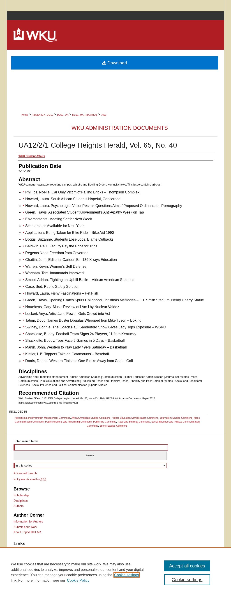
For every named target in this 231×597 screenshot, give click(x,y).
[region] (115, 572)
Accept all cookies (187, 565)
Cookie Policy (78, 580)
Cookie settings (126, 575)
